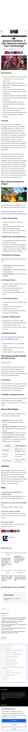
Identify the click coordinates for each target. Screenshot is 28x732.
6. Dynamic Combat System (11, 663)
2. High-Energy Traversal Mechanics (13, 654)
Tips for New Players (9, 675)
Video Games (23, 36)
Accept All (14, 720)
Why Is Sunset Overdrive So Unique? (13, 650)
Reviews (9, 36)
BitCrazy (4, 49)
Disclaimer (3, 698)
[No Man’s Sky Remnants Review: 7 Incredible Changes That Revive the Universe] (20, 553)
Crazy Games (4, 36)
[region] (14, 719)
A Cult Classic (8, 670)
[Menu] (2, 32)
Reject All (14, 728)
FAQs (5, 680)
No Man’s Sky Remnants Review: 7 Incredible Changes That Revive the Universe (19, 559)
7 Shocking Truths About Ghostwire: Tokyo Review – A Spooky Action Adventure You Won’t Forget (6, 562)
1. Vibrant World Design (10, 652)
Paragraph (7, 648)
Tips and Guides (16, 36)
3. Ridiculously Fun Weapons (12, 656)
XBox (14, 38)
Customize (14, 724)
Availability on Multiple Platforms (13, 673)
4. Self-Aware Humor (10, 658)
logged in (12, 598)
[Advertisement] (14, 15)
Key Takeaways (8, 646)
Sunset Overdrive (5, 470)
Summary (6, 677)
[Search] (25, 32)
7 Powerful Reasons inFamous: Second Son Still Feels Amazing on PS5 (20, 578)
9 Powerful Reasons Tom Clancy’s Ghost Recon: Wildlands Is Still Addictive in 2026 (13, 632)
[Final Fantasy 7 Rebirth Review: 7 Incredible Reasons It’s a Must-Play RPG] (7, 570)
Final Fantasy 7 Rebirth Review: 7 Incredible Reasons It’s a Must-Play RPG (7, 578)
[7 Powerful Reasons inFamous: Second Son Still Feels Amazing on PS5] (20, 570)
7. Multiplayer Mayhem (10, 665)
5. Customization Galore (11, 660)
